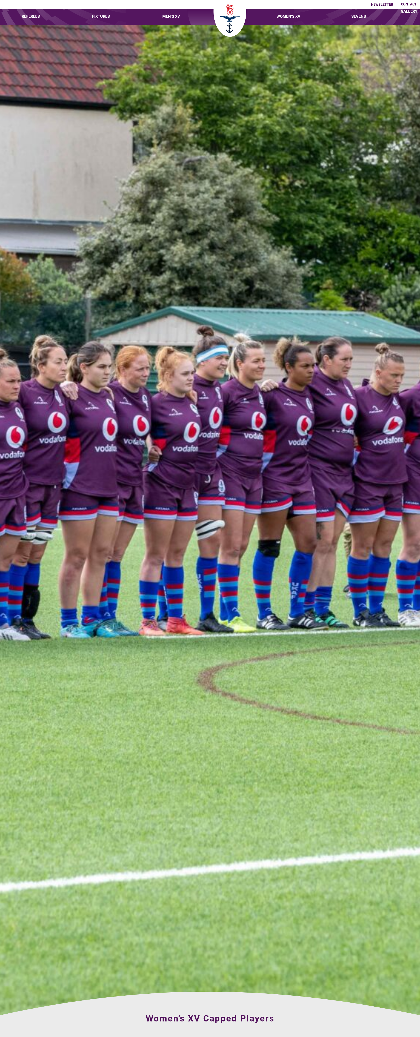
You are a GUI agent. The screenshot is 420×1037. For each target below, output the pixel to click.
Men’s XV (171, 16)
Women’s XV (288, 16)
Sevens (358, 16)
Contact (409, 4)
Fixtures (101, 16)
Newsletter (382, 4)
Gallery (409, 11)
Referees (31, 16)
